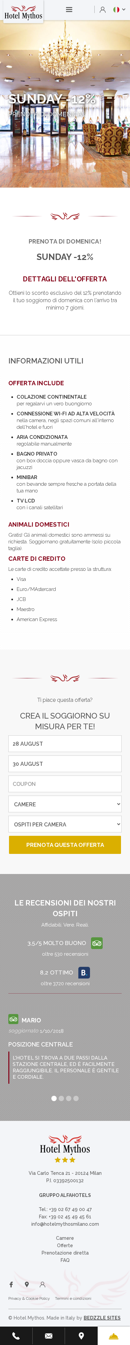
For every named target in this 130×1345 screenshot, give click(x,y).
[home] (23, 11)
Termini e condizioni (73, 1298)
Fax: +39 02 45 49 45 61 (65, 1216)
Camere (65, 1238)
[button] (69, 10)
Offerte (65, 1245)
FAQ (65, 1260)
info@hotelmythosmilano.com (65, 1224)
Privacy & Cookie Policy (29, 1298)
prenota (108, 636)
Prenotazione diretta (65, 1253)
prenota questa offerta (65, 845)
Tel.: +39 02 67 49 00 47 (65, 1209)
